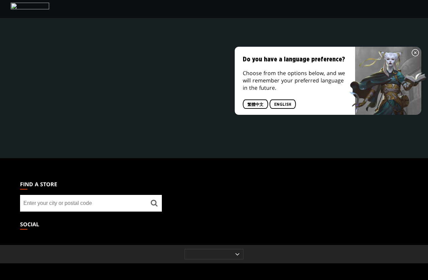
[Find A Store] (154, 203)
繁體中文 (255, 104)
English (282, 104)
